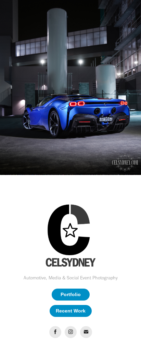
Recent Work (71, 310)
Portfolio (71, 294)
